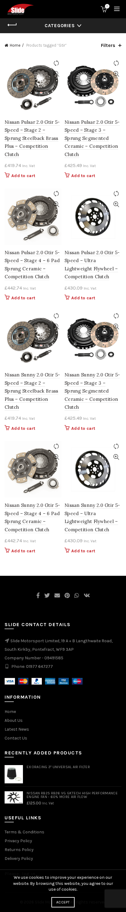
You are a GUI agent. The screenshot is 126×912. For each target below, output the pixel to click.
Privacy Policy (18, 840)
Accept (63, 902)
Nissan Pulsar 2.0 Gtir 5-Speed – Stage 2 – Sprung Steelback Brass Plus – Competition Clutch (32, 138)
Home (15, 45)
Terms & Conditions (24, 832)
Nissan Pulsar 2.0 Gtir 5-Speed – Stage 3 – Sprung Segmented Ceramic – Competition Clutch (92, 138)
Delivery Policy (19, 858)
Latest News (17, 729)
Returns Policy (19, 849)
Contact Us (16, 738)
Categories (60, 25)
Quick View (56, 74)
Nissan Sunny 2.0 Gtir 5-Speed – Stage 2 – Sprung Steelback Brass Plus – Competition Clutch (32, 391)
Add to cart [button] (23, 175)
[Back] (12, 25)
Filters (108, 45)
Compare (56, 63)
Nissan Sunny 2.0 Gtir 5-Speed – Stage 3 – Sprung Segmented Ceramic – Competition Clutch (92, 391)
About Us (14, 720)
